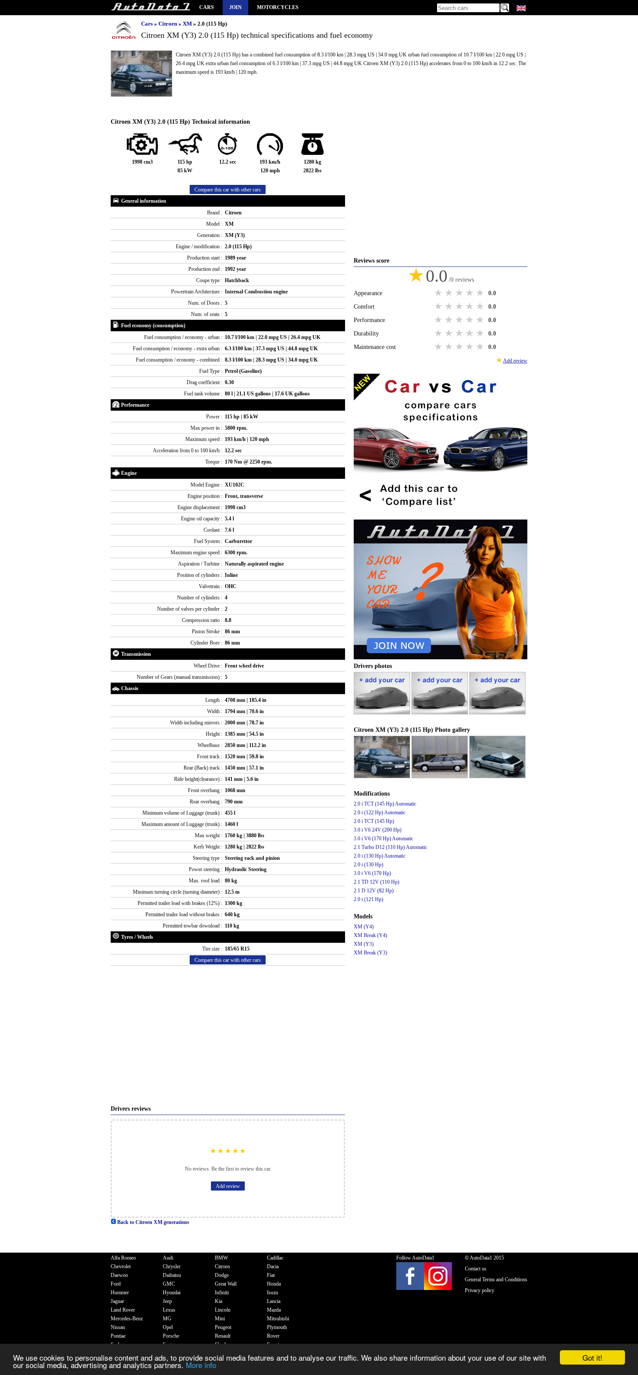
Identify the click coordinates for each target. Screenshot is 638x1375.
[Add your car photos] (382, 713)
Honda (274, 1284)
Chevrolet (121, 1266)
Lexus (169, 1310)
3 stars (460, 293)
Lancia (273, 1301)
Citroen (168, 23)
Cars (206, 7)
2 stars (449, 293)
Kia (218, 1301)
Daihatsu (172, 1275)
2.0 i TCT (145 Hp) (374, 821)
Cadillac (275, 1258)
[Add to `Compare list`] (440, 515)
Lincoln (222, 1310)
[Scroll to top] (602, 1342)
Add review (228, 1186)
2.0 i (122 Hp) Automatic (379, 812)
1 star (439, 293)
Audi (168, 1258)
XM (188, 23)
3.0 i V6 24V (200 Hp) (377, 830)
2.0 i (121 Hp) (368, 899)
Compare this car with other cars (227, 190)
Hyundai (172, 1292)
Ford (116, 1284)
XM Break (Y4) (370, 935)
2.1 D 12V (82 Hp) (374, 891)
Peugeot (223, 1327)
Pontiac (118, 1336)
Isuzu (272, 1292)
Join (235, 7)
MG (167, 1319)
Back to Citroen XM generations (152, 1222)
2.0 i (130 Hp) (368, 865)
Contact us (476, 1269)
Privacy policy (479, 1290)
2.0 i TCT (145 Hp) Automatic (385, 804)
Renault (222, 1336)
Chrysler (172, 1266)
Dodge (222, 1275)
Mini (220, 1319)
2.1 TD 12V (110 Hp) (376, 882)
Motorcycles (278, 7)
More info (201, 1364)
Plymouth (277, 1327)
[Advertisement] (228, 1035)
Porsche (171, 1336)
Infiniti (222, 1292)
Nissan (118, 1327)
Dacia (273, 1266)
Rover (273, 1336)
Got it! (592, 1357)
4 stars (470, 293)
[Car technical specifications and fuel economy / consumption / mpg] (151, 7)
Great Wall (226, 1284)
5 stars (481, 293)
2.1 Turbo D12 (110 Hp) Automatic (390, 847)
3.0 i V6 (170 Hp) (372, 873)
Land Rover (123, 1310)
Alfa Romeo (123, 1258)
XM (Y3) (364, 944)
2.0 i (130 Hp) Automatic (379, 856)
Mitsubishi (278, 1319)
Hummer (120, 1292)
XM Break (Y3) (370, 953)
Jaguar (117, 1301)
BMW (221, 1258)
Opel (168, 1327)
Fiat (271, 1275)
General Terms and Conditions (496, 1279)
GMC (169, 1284)
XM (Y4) (364, 927)
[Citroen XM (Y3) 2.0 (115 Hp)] (382, 776)
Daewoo (119, 1275)
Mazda (274, 1310)
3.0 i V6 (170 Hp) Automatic (383, 839)
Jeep (167, 1301)
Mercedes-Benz (127, 1319)
